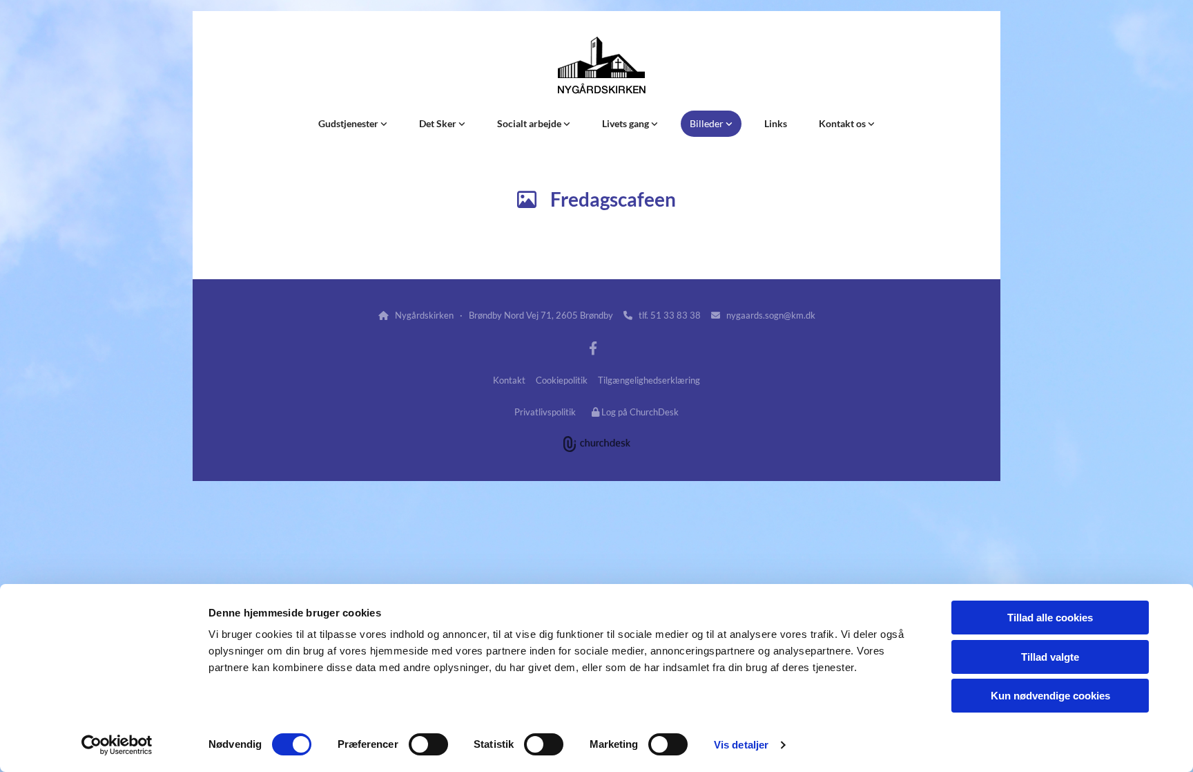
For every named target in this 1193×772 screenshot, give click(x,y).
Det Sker (438, 123)
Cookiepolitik (562, 380)
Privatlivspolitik (545, 411)
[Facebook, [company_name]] (593, 347)
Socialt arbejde (530, 123)
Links (775, 123)
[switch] (428, 744)
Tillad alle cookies (1050, 617)
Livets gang (626, 123)
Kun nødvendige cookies (1050, 696)
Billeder (708, 123)
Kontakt (509, 380)
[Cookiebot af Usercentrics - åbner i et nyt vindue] (117, 745)
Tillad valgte (1050, 657)
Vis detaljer (741, 745)
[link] (352, 124)
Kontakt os (843, 123)
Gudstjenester (349, 123)
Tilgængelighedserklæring (649, 380)
